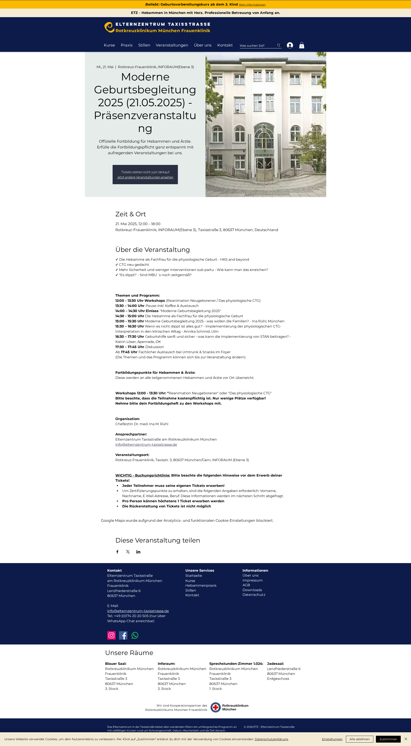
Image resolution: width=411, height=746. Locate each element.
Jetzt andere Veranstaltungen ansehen (145, 177)
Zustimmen (388, 739)
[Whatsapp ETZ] (135, 635)
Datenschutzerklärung (271, 739)
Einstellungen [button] (332, 739)
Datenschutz (254, 595)
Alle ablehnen (360, 739)
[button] (109, 45)
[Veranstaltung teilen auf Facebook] (117, 551)
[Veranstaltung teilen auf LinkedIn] (138, 551)
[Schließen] (405, 739)
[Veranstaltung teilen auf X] (128, 551)
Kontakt (192, 595)
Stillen (190, 590)
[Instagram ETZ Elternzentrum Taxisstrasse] (111, 635)
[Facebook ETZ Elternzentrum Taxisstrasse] (123, 635)
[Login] (290, 45)
